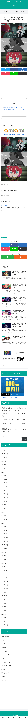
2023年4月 (4, 566)
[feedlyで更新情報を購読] (7, 257)
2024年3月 (4, 526)
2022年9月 (4, 592)
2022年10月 (4, 588)
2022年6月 (4, 603)
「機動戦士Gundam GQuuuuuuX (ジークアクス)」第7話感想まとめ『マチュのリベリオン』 (13, 109)
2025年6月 (4, 472)
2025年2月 (4, 486)
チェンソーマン (5, 654)
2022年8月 (4, 596)
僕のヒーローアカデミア (8, 665)
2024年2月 (4, 530)
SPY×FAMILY (5, 636)
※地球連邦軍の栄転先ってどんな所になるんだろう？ (13, 424)
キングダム (4, 651)
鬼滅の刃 (3, 680)
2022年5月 (4, 606)
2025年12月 (4, 450)
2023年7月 (4, 556)
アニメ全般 (4, 640)
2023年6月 (4, 559)
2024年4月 (4, 523)
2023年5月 (4, 563)
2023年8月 (4, 552)
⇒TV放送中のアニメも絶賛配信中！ (11, 397)
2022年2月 (4, 617)
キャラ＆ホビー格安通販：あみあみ (14, 134)
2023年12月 (4, 537)
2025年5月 (4, 475)
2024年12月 (4, 494)
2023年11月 (4, 541)
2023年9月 (4, 548)
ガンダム (4, 237)
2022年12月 (4, 581)
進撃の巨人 (4, 676)
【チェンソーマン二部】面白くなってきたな (13, 419)
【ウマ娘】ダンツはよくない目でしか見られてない (13, 415)
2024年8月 (4, 508)
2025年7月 (4, 468)
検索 (2, 436)
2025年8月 (4, 464)
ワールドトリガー (6, 662)
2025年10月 (4, 457)
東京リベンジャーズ (6, 673)
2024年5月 (4, 519)
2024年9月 (4, 505)
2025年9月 (4, 461)
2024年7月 (4, 512)
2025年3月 (4, 483)
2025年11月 (4, 454)
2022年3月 (4, 614)
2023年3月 (4, 570)
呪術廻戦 (3, 669)
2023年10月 (4, 545)
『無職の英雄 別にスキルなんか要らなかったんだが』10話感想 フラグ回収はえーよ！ (13, 409)
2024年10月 (4, 501)
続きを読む (4, 205)
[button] (25, 357)
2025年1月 (4, 490)
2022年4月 (4, 610)
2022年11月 (4, 585)
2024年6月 (4, 515)
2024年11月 (4, 497)
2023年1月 (4, 577)
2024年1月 (4, 534)
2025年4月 (4, 479)
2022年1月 (4, 621)
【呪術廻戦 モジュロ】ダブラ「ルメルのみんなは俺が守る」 (13, 430)
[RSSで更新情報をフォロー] (20, 257)
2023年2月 (4, 574)
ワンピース (4, 658)
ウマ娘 (3, 643)
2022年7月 (4, 599)
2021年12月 (4, 625)
